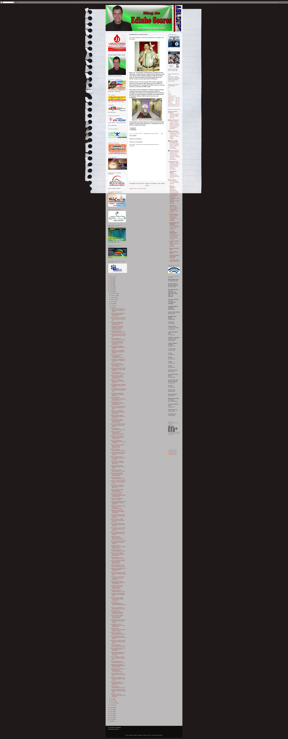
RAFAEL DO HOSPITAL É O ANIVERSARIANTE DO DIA (118, 566)
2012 (111, 719)
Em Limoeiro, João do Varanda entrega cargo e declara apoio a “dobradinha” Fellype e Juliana (174, 135)
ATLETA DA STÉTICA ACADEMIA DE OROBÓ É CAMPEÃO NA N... (117, 403)
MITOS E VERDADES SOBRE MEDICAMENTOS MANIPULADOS (118, 562)
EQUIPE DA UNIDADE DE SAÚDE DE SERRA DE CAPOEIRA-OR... (117, 323)
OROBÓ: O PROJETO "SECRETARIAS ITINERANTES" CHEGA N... (118, 433)
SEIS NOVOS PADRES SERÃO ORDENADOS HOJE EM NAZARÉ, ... (118, 542)
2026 (111, 278)
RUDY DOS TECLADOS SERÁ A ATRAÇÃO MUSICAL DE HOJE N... (118, 529)
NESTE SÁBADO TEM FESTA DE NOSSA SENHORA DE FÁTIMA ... (118, 533)
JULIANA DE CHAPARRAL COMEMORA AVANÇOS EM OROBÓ (118, 347)
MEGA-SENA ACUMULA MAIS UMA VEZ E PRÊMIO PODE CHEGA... (118, 641)
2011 (111, 721)
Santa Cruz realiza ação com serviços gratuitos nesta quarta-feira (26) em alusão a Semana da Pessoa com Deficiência (174, 124)
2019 (111, 291)
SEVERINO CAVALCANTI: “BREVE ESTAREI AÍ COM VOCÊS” (117, 467)
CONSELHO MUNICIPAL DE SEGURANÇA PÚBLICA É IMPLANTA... (117, 653)
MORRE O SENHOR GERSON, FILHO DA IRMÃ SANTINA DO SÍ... (118, 482)
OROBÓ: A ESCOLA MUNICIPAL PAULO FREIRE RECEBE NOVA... (118, 546)
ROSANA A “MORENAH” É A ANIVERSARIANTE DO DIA (118, 608)
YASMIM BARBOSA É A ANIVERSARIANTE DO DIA (118, 633)
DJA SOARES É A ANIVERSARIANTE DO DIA (118, 429)
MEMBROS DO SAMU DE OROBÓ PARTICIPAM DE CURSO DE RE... (117, 437)
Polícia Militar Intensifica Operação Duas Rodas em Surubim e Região (174, 235)
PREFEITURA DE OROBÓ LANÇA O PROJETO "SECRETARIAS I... (117, 616)
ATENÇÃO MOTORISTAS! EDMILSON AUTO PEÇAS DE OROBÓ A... (117, 511)
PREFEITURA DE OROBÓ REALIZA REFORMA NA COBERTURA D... (117, 377)
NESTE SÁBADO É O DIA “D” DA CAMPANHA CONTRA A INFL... (118, 658)
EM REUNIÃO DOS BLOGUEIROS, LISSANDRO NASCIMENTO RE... (118, 399)
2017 (111, 709)
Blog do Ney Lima (174, 120)
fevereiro (113, 702)
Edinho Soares (173, 452)
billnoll (149, 735)
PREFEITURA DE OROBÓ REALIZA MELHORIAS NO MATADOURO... (117, 554)
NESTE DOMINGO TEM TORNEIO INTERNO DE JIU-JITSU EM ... (118, 458)
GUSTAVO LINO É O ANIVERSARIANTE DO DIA (118, 645)
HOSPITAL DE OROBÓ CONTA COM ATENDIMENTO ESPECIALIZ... (118, 569)
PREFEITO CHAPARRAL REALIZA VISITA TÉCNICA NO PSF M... (117, 381)
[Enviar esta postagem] (161, 133)
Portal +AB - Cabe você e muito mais (174, 260)
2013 (111, 717)
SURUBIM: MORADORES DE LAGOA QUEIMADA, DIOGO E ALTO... (118, 679)
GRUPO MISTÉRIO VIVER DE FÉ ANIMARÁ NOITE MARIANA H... (118, 649)
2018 (111, 707)
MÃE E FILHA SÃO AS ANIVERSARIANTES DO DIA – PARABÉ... (118, 441)
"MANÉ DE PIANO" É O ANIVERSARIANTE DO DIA (118, 478)
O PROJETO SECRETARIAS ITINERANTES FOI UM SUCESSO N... (117, 578)
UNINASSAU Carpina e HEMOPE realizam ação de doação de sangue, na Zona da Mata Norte (174, 165)
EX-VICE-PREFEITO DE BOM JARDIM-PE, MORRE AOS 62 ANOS (118, 516)
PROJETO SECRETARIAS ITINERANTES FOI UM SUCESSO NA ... (117, 343)
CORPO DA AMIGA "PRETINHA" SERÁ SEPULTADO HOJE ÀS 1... (118, 538)
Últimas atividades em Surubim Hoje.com (174, 256)
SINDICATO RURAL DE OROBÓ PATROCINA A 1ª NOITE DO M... (117, 683)
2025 (111, 280)
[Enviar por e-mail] (130, 135)
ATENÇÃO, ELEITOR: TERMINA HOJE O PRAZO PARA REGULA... (118, 625)
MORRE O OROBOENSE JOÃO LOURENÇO (117, 499)
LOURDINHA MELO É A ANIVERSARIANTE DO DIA (118, 558)
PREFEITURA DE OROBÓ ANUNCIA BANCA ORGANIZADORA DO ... (117, 491)
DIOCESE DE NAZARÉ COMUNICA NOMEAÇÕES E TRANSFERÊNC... (118, 495)
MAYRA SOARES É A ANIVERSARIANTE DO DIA (118, 339)
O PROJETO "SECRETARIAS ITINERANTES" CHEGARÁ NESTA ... (118, 360)
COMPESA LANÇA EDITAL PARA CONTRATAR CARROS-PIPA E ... (117, 587)
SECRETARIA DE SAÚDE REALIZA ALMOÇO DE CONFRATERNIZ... (117, 474)
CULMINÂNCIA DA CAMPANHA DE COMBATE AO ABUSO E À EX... (118, 390)
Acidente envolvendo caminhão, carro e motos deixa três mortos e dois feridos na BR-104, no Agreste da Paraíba (175, 155)
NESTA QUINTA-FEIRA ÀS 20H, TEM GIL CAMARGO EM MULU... (118, 407)
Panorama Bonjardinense (173, 232)
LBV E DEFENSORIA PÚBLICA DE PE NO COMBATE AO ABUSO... (118, 425)
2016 (111, 711)
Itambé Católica (174, 214)
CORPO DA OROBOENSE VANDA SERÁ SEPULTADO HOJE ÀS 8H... (118, 412)
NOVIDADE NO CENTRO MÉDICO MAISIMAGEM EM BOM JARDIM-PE (118, 665)
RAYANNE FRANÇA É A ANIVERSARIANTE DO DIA (118, 331)
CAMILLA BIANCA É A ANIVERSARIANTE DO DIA (118, 373)
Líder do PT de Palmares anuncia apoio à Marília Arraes (174, 175)
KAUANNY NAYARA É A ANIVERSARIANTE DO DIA (118, 550)
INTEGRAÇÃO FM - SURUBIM (174, 223)
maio (112, 307)
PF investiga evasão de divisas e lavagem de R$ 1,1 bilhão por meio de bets (174, 145)
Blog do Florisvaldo (173, 186)
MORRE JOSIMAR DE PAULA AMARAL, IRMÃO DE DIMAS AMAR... (118, 691)
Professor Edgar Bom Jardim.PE (174, 141)
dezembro (113, 293)
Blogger (160, 735)
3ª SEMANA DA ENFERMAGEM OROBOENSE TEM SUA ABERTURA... (118, 503)
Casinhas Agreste (174, 150)
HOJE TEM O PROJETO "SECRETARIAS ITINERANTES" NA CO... (117, 356)
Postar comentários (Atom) (139, 188)
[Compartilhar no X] (133, 135)
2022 (111, 285)
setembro (113, 299)
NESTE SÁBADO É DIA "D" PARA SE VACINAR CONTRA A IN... (118, 674)
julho (112, 303)
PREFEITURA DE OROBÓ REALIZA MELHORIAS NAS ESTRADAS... (118, 416)
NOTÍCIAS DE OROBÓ (173, 172)
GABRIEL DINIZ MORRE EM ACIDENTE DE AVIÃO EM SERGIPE (117, 352)
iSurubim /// (173, 205)
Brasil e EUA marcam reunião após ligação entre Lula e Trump (174, 115)
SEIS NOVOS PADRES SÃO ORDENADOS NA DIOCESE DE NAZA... (118, 524)
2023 (111, 283)
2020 (111, 289)
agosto (113, 301)
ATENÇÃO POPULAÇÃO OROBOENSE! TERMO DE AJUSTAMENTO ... (118, 582)
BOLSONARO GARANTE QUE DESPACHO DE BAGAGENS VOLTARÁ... (118, 369)
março (112, 700)
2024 (111, 282)
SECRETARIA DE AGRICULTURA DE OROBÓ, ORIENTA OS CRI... (118, 630)
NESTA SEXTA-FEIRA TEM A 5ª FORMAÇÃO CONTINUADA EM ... (118, 319)
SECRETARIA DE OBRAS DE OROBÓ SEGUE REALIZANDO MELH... (118, 670)
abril (112, 699)
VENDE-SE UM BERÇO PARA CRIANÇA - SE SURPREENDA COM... (118, 507)
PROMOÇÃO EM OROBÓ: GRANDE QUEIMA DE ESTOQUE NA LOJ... (117, 328)
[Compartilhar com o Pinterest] (135, 135)
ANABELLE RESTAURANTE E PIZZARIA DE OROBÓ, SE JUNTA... (118, 310)
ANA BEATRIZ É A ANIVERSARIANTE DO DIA (118, 687)
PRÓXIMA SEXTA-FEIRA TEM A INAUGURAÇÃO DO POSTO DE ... (118, 335)
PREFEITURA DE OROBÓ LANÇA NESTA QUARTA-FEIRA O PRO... (117, 599)
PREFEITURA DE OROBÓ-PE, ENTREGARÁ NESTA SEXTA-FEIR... (118, 314)
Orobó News (173, 180)
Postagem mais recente (137, 183)
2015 (111, 713)
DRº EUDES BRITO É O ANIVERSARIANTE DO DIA (118, 662)
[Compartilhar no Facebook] (134, 135)
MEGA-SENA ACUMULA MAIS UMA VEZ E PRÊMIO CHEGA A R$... (118, 574)
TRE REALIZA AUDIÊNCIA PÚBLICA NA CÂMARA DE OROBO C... (117, 394)
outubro (113, 297)
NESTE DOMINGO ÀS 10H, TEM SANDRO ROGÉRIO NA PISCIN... (118, 637)
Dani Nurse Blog (174, 161)
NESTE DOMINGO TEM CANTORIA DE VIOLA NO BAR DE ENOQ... (117, 365)
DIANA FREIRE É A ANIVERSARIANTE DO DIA (118, 450)
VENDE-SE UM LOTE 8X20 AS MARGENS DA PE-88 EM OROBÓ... (118, 621)
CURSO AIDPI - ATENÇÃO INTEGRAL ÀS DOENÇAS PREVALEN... (117, 462)
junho (112, 305)
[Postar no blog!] (131, 135)
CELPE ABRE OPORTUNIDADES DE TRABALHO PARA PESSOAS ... (118, 604)
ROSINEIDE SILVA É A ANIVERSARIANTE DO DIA (118, 591)
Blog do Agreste (174, 131)
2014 (111, 715)
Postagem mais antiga (157, 183)
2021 (111, 287)
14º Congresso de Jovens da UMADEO (174, 182)
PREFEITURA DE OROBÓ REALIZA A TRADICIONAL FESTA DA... (117, 520)
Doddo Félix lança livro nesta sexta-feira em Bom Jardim (174, 226)
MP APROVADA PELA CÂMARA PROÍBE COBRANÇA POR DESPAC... (118, 385)
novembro (113, 295)
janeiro (113, 704)
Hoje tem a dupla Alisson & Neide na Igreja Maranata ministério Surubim (174, 208)
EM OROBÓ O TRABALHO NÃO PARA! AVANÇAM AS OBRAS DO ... (117, 486)
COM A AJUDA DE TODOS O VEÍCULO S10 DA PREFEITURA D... (117, 446)
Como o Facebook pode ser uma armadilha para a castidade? (174, 217)
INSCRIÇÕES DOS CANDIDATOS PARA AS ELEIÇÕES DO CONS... (117, 612)
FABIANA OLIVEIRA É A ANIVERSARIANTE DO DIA (118, 470)
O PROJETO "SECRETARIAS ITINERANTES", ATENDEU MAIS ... (118, 594)
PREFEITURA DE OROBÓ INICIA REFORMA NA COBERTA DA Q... (117, 421)
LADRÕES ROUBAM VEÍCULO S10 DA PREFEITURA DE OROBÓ (118, 453)
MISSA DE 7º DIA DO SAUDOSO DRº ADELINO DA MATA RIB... (118, 695)
